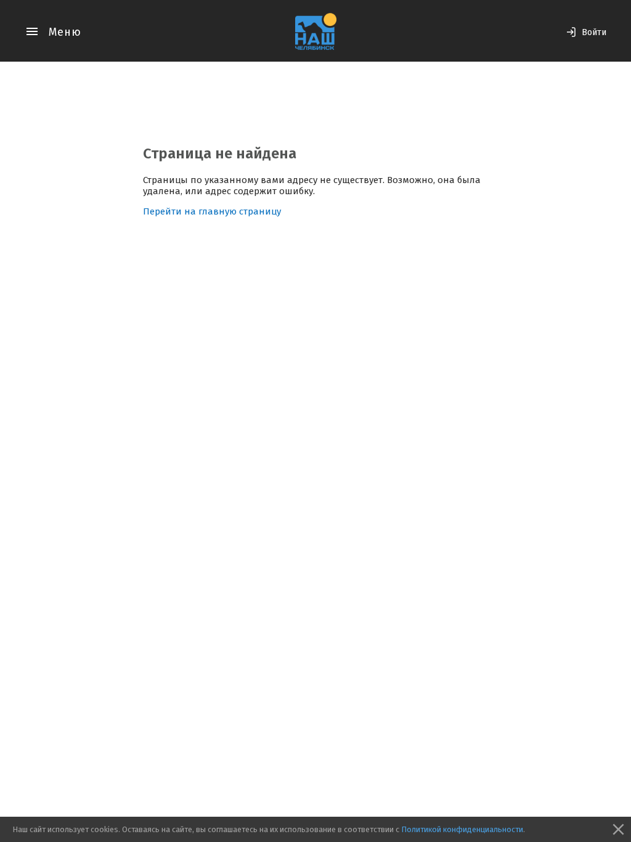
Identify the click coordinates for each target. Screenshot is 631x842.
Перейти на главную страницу (212, 211)
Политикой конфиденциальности (462, 829)
